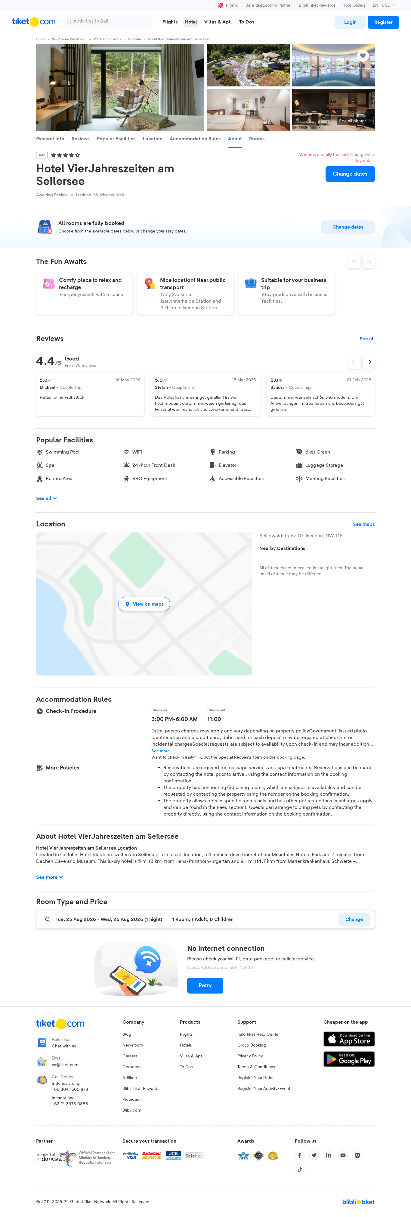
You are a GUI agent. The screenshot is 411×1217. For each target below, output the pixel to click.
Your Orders (354, 5)
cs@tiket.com (65, 1065)
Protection (132, 1099)
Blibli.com (131, 1110)
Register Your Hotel (255, 1078)
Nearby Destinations (282, 548)
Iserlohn (134, 39)
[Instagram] (357, 1155)
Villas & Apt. (191, 1056)
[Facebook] (299, 1155)
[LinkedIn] (328, 1155)
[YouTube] (343, 1155)
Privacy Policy (250, 1056)
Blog (126, 1034)
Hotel (40, 39)
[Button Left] (354, 362)
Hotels (186, 1045)
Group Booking (251, 1045)
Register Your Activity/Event (263, 1088)
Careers (130, 1056)
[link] (350, 22)
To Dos (186, 1067)
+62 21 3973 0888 (70, 1104)
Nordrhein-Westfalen (69, 39)
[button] (144, 604)
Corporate (132, 1067)
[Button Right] (369, 362)
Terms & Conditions (256, 1067)
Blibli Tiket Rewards (317, 5)
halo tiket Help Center (258, 1034)
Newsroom (132, 1045)
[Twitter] (314, 1155)
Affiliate (129, 1078)
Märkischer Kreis (107, 39)
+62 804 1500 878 (70, 1089)
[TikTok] (299, 1170)
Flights (186, 1034)
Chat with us (64, 1046)
